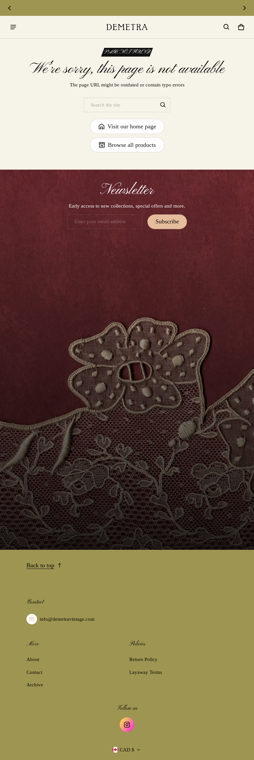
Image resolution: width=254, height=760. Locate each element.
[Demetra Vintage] (127, 27)
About (32, 659)
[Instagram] (127, 724)
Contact (34, 672)
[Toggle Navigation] (13, 27)
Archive (34, 684)
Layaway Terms (145, 672)
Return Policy (143, 659)
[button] (226, 27)
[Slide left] (9, 8)
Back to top (40, 565)
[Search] (163, 105)
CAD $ (127, 749)
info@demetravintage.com (67, 619)
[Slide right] (244, 8)
